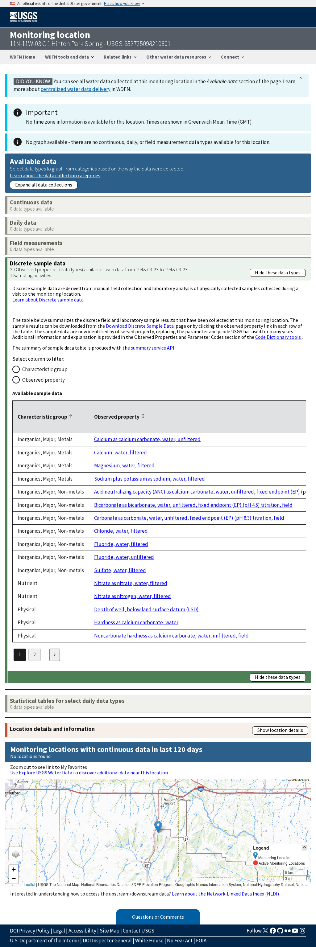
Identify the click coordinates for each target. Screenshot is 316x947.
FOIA (201, 940)
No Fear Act (180, 940)
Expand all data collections (43, 185)
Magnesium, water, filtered (124, 465)
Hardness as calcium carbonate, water (136, 622)
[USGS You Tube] (295, 932)
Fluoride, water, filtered (121, 544)
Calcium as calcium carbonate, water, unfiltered (147, 439)
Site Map (109, 930)
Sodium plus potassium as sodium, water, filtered (149, 478)
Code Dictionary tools (278, 337)
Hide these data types (278, 272)
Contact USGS (138, 930)
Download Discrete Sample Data (140, 326)
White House (149, 940)
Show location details (280, 730)
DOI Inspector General (107, 940)
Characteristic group (45, 369)
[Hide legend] (304, 848)
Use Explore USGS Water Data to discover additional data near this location (89, 772)
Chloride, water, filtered (121, 530)
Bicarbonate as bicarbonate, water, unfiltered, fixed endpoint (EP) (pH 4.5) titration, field (193, 505)
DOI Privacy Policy (30, 930)
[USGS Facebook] (272, 932)
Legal (59, 930)
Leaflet (29, 884)
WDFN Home (22, 57)
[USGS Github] (280, 932)
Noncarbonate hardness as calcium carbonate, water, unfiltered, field (171, 635)
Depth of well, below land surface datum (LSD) (146, 609)
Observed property (43, 379)
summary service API (152, 348)
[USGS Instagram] (302, 932)
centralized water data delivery (75, 89)
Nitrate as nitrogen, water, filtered (132, 596)
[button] (158, 827)
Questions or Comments (158, 917)
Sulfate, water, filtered (120, 570)
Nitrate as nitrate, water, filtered (130, 583)
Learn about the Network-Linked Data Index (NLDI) (225, 894)
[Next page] (54, 655)
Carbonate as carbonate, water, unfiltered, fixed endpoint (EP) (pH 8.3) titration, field (189, 517)
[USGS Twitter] (265, 932)
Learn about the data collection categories (55, 175)
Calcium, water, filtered (120, 452)
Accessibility (82, 930)
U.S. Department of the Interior (44, 940)
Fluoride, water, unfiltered (124, 557)
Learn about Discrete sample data (48, 300)
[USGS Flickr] (287, 932)
